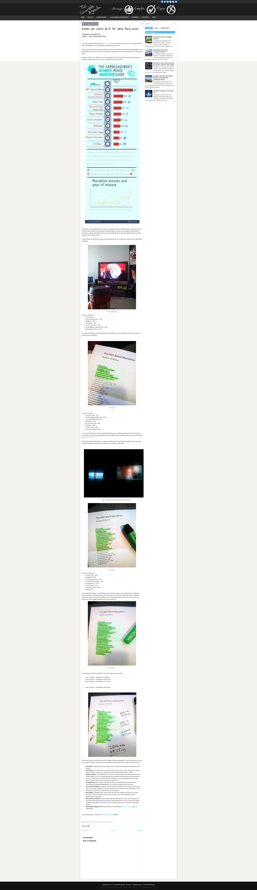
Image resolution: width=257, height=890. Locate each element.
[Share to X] (87, 826)
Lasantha (125, 887)
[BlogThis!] (85, 826)
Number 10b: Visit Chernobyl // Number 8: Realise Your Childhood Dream (163, 78)
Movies (111, 822)
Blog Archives (165, 28)
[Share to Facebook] (88, 826)
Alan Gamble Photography (119, 17)
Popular (149, 28)
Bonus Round (102, 17)
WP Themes (110, 887)
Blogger (152, 884)
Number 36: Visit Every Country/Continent (160, 51)
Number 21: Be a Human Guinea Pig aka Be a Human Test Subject (164, 64)
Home (82, 17)
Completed (98, 822)
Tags (156, 28)
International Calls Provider (150, 887)
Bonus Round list (106, 814)
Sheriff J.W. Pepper (89, 437)
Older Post (140, 830)
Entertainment (105, 822)
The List (90, 17)
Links (154, 17)
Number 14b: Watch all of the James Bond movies (110, 29)
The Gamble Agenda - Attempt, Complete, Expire (127, 884)
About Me (145, 17)
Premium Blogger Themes (135, 887)
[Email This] (83, 826)
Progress (135, 17)
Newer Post (85, 830)
